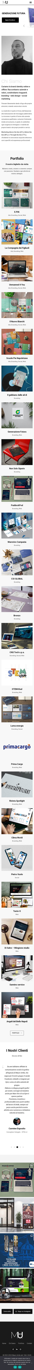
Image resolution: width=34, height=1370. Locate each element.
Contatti (29, 1343)
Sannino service (17, 984)
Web (24, 215)
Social (20, 215)
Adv (9, 215)
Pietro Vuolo (17, 874)
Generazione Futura (17, 432)
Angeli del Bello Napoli (17, 1021)
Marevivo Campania (17, 542)
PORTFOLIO (16, 1033)
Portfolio (21, 1343)
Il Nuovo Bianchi (17, 321)
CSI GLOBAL (17, 579)
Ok (15, 1367)
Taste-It (17, 911)
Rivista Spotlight (17, 801)
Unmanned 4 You (17, 285)
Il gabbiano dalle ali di (17, 395)
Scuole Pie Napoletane (17, 358)
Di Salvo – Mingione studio (17, 948)
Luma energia (17, 726)
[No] (32, 1363)
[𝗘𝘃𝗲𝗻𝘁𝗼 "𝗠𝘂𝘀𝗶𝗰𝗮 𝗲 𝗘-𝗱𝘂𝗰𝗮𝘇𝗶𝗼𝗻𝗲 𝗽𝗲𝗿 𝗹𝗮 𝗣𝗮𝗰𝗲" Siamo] (17, 1215)
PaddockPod (17, 505)
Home (4, 1343)
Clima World (17, 837)
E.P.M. (17, 212)
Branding (14, 215)
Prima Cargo (17, 764)
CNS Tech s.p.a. (17, 652)
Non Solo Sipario (17, 468)
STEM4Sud (17, 689)
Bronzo (17, 615)
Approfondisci (10, 20)
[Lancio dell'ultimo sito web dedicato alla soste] (17, 1286)
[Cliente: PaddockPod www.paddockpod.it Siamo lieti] (17, 1180)
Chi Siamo (12, 1343)
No (20, 1367)
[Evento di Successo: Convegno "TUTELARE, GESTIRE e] (17, 1250)
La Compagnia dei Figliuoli (17, 248)
